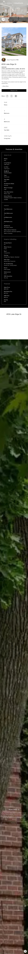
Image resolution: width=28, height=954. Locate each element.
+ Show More (5, 86)
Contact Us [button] (14, 823)
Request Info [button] (14, 90)
